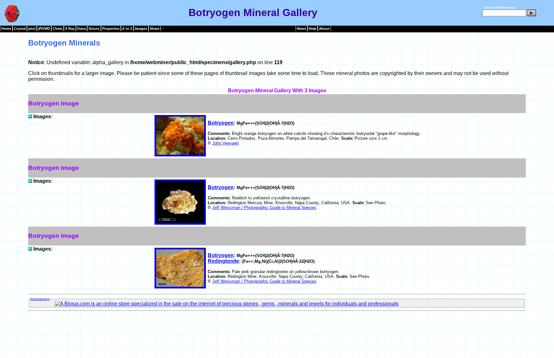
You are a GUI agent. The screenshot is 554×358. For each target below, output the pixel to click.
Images (141, 28)
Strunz (94, 28)
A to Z (127, 28)
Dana (81, 28)
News (301, 28)
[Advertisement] (277, 327)
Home (6, 28)
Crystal (20, 28)
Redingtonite (223, 261)
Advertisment (39, 299)
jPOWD (44, 28)
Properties (111, 28)
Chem (58, 28)
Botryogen (221, 123)
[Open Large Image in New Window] (30, 116)
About (324, 28)
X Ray (70, 28)
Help (312, 28)
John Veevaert (225, 143)
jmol (32, 28)
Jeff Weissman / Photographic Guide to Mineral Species (264, 207)
